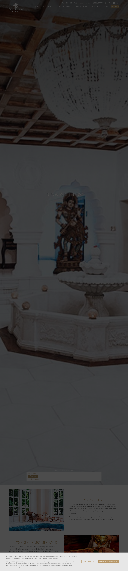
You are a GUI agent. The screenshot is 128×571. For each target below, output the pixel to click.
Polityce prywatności (54, 558)
